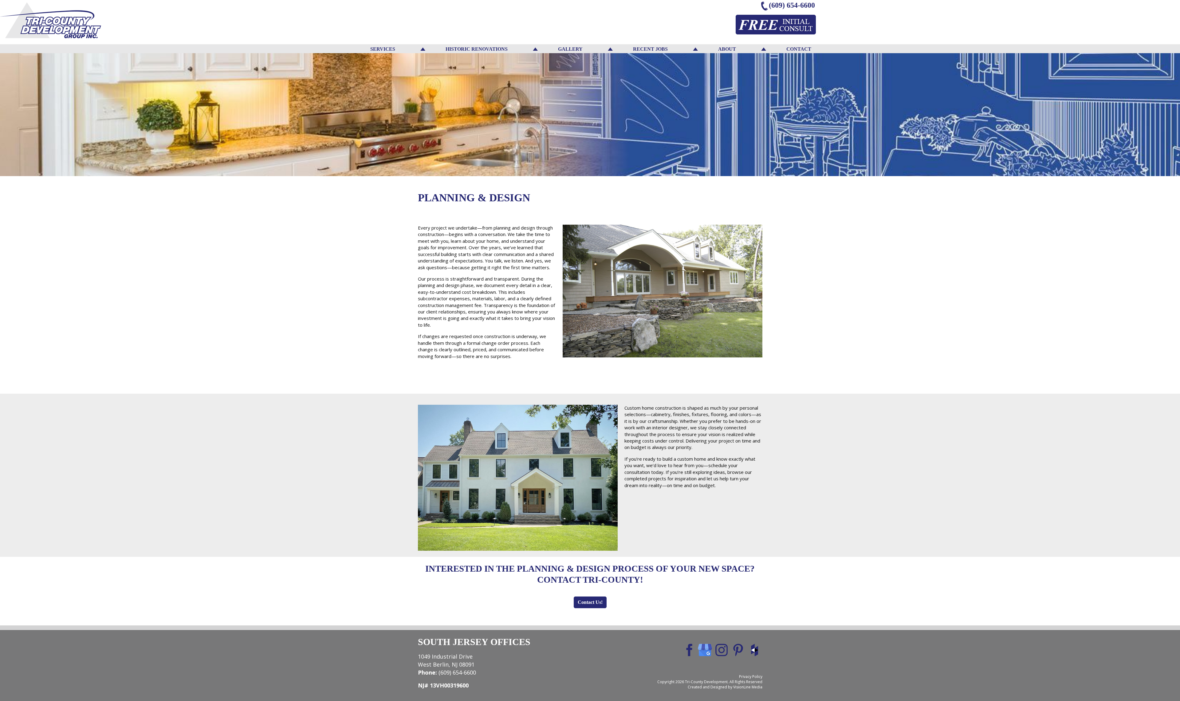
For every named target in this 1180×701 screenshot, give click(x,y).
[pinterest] (738, 649)
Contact (798, 49)
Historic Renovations (477, 49)
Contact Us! (590, 602)
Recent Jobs (650, 49)
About (727, 49)
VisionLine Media (747, 687)
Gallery (570, 49)
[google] (705, 649)
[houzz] (754, 649)
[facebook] (688, 649)
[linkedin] (721, 649)
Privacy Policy (750, 676)
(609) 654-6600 (792, 5)
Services (382, 49)
